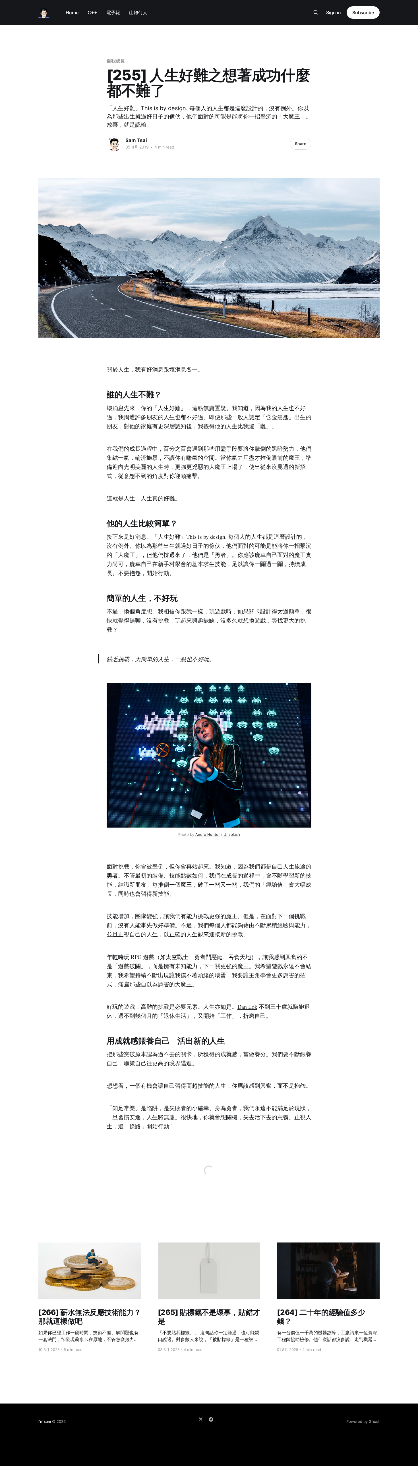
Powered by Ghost (363, 1421)
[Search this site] (315, 12)
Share (300, 143)
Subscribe (363, 12)
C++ (92, 12)
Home (72, 12)
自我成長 (116, 61)
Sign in (333, 12)
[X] (200, 1419)
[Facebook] (211, 1419)
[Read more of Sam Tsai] (115, 144)
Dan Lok (247, 1006)
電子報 (113, 12)
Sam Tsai (136, 140)
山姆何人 (138, 12)
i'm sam (44, 1421)
